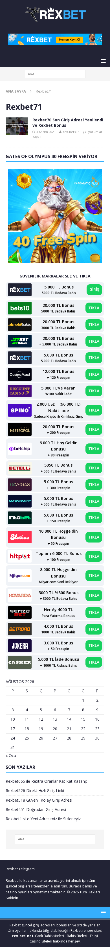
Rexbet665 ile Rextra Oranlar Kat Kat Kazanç (46, 781)
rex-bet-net (22, 935)
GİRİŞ (94, 289)
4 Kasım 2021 (46, 132)
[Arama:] (55, 73)
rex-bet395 (71, 132)
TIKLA (93, 307)
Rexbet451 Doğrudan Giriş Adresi (36, 809)
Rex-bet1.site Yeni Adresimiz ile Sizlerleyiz (43, 818)
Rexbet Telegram (20, 868)
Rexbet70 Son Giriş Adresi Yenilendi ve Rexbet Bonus (67, 122)
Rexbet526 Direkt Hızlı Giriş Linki (35, 790)
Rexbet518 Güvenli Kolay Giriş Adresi (39, 800)
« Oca (11, 755)
